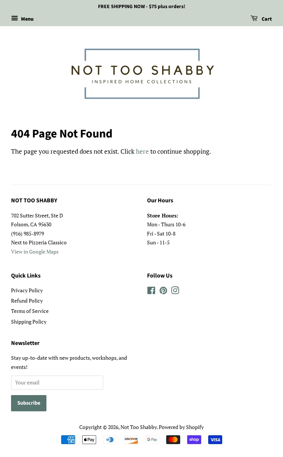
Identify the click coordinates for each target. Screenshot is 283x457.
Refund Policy (27, 300)
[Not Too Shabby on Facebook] (151, 291)
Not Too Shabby (138, 426)
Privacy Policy (27, 290)
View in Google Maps (35, 251)
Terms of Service (30, 310)
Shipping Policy (28, 321)
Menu (27, 19)
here (142, 151)
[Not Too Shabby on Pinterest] (163, 291)
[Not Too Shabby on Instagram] (175, 291)
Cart (266, 19)
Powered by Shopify (181, 426)
